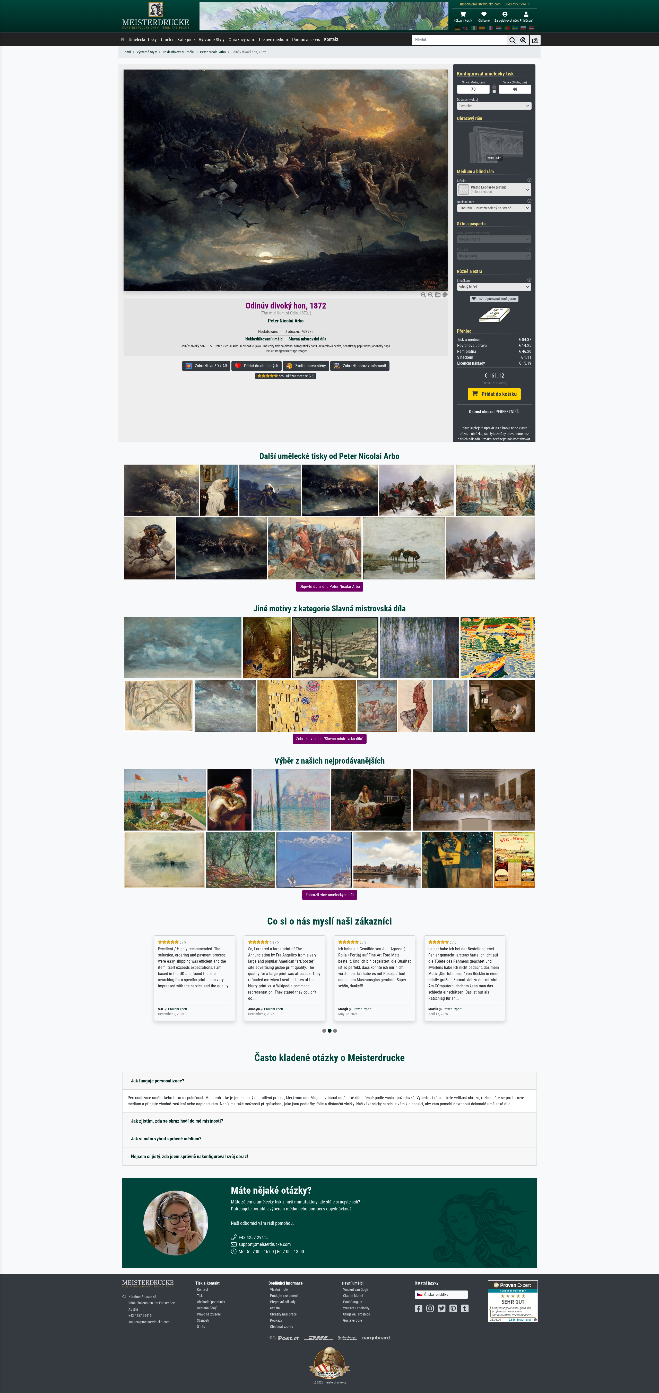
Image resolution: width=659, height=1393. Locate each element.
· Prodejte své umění (283, 1296)
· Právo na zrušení (208, 1314)
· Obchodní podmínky (210, 1302)
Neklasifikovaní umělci (178, 52)
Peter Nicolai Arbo (213, 52)
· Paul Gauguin (352, 1302)
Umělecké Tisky (143, 39)
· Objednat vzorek (280, 1326)
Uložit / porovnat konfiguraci (496, 299)
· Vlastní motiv (278, 1289)
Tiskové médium (273, 39)
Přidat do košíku (497, 394)
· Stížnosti (202, 1320)
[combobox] (494, 106)
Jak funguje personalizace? (157, 1081)
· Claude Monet (352, 1296)
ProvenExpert (183, 1009)
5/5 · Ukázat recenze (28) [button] (296, 376)
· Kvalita (274, 1308)
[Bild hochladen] (535, 40)
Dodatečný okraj (467, 99)
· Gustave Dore (352, 1320)
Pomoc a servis (306, 39)
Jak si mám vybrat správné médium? (166, 1139)
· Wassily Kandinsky (355, 1308)
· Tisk (199, 1296)
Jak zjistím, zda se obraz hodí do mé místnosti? (177, 1121)
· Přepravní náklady (282, 1302)
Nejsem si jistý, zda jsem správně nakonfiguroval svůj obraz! (189, 1156)
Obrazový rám (241, 39)
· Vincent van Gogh (355, 1289)
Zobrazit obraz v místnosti (363, 365)
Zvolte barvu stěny (309, 365)
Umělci (167, 39)
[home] (122, 40)
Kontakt (331, 39)
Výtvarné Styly (211, 39)
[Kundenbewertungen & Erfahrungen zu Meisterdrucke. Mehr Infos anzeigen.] (513, 1300)
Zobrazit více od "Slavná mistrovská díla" (329, 738)
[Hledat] (512, 40)
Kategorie (186, 39)
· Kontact (201, 1289)
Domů (127, 52)
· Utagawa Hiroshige (356, 1314)
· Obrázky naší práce (282, 1314)
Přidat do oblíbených (259, 365)
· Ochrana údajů (206, 1308)
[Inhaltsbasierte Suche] (523, 40)
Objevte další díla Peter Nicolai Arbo (329, 586)
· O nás (200, 1326)
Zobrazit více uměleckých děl (330, 894)
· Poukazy (275, 1320)
